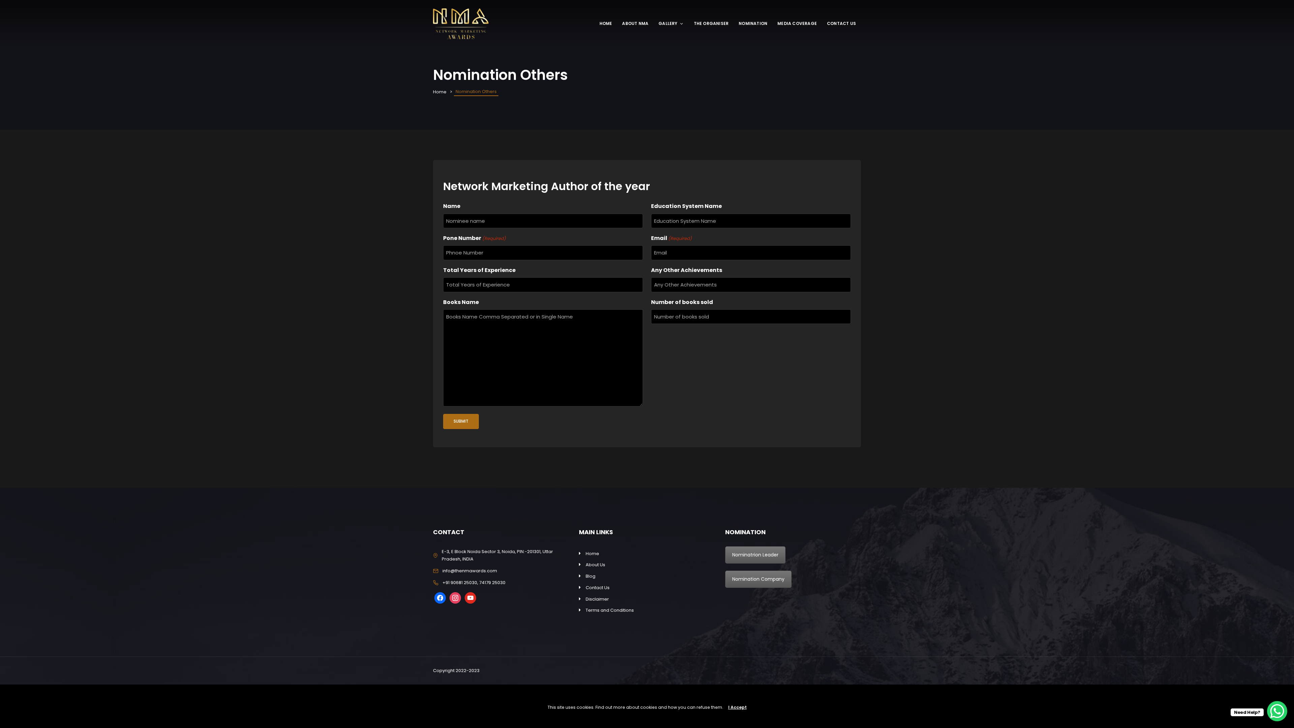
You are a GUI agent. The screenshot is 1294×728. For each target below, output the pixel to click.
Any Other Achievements (686, 270)
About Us (595, 565)
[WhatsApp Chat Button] (1277, 711)
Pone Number (474, 238)
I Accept (737, 707)
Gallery (667, 23)
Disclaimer (597, 599)
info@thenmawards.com (469, 571)
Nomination (753, 23)
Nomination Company (758, 579)
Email (671, 238)
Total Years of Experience (479, 270)
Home (605, 23)
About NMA (635, 23)
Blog (590, 576)
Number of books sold (682, 302)
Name (451, 206)
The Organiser (711, 23)
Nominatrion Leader (755, 554)
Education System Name (686, 206)
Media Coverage (797, 23)
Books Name (461, 302)
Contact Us (841, 23)
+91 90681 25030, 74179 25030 (473, 582)
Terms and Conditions (610, 610)
